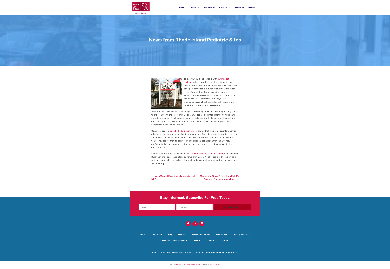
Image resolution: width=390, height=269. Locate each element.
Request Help (222, 234)
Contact (224, 240)
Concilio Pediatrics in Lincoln (184, 131)
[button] (198, 8)
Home (181, 8)
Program (223, 8)
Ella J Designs (215, 264)
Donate (251, 8)
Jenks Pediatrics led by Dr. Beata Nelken (204, 153)
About (193, 8)
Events (238, 8)
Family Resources (242, 234)
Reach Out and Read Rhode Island (188, 264)
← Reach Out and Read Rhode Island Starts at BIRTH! (173, 178)
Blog (170, 234)
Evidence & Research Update (175, 240)
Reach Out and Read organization (222, 252)
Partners (208, 8)
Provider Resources (201, 234)
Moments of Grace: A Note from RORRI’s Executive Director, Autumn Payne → (219, 178)
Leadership (157, 234)
